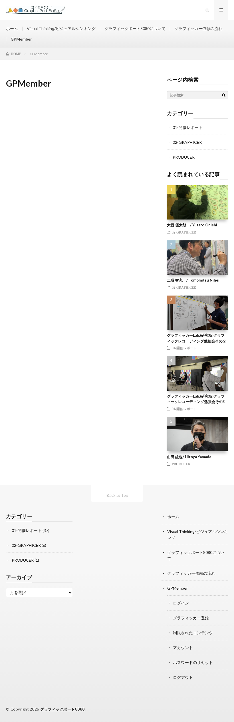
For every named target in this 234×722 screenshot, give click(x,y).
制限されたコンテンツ (193, 632)
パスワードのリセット (193, 662)
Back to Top (117, 494)
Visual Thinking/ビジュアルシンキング (61, 28)
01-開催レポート (188, 127)
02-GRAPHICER (187, 142)
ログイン (181, 603)
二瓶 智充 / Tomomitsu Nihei (193, 280)
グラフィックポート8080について (135, 28)
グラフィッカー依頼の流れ (198, 28)
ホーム (12, 28)
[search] (223, 95)
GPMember (21, 39)
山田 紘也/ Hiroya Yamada (189, 456)
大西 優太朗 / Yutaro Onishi (192, 225)
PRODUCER (184, 157)
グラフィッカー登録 (191, 617)
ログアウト (183, 677)
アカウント (183, 647)
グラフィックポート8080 (62, 709)
